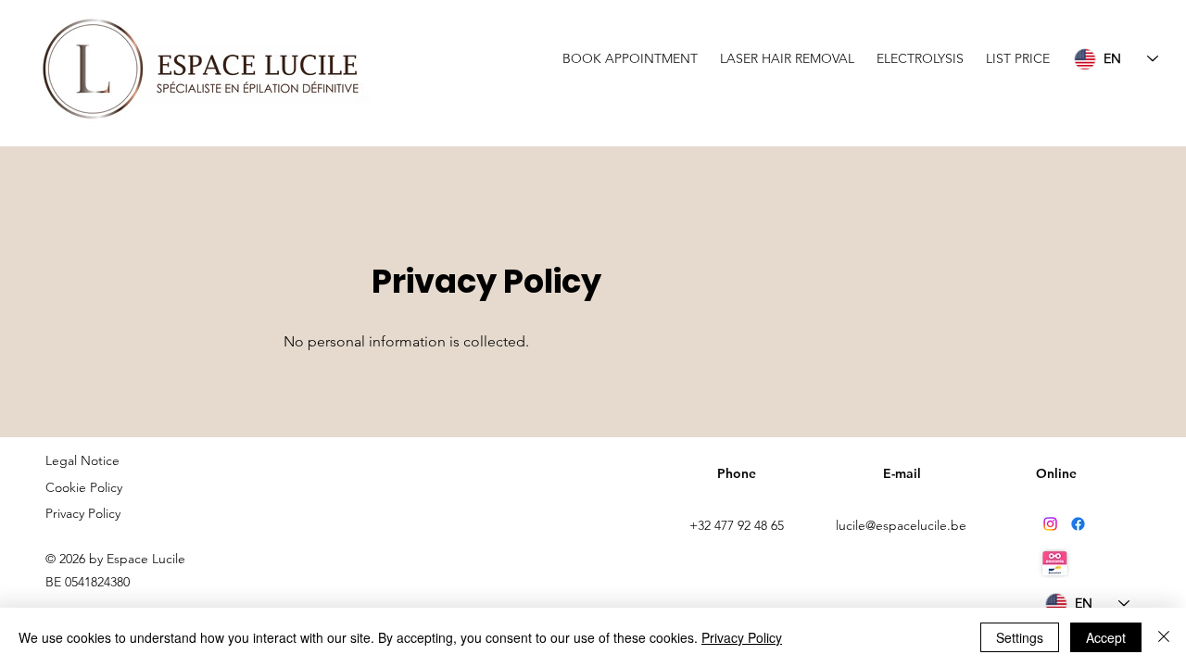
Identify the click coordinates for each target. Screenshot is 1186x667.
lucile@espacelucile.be (901, 525)
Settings (1019, 637)
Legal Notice (82, 460)
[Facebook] (1078, 524)
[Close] (1164, 637)
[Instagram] (1050, 524)
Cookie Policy (85, 487)
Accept (1106, 637)
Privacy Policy (82, 513)
